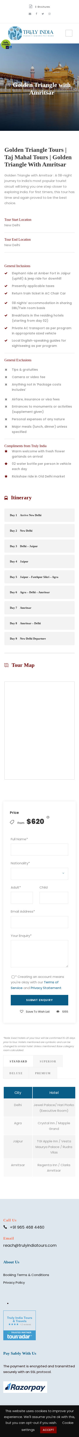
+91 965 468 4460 (27, 1227)
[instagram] (49, 14)
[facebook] (36, 14)
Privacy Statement (46, 988)
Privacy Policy (14, 1282)
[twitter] (43, 14)
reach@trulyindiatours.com (30, 1245)
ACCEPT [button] (48, 1430)
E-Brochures (42, 7)
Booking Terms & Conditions (26, 1275)
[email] (30, 14)
